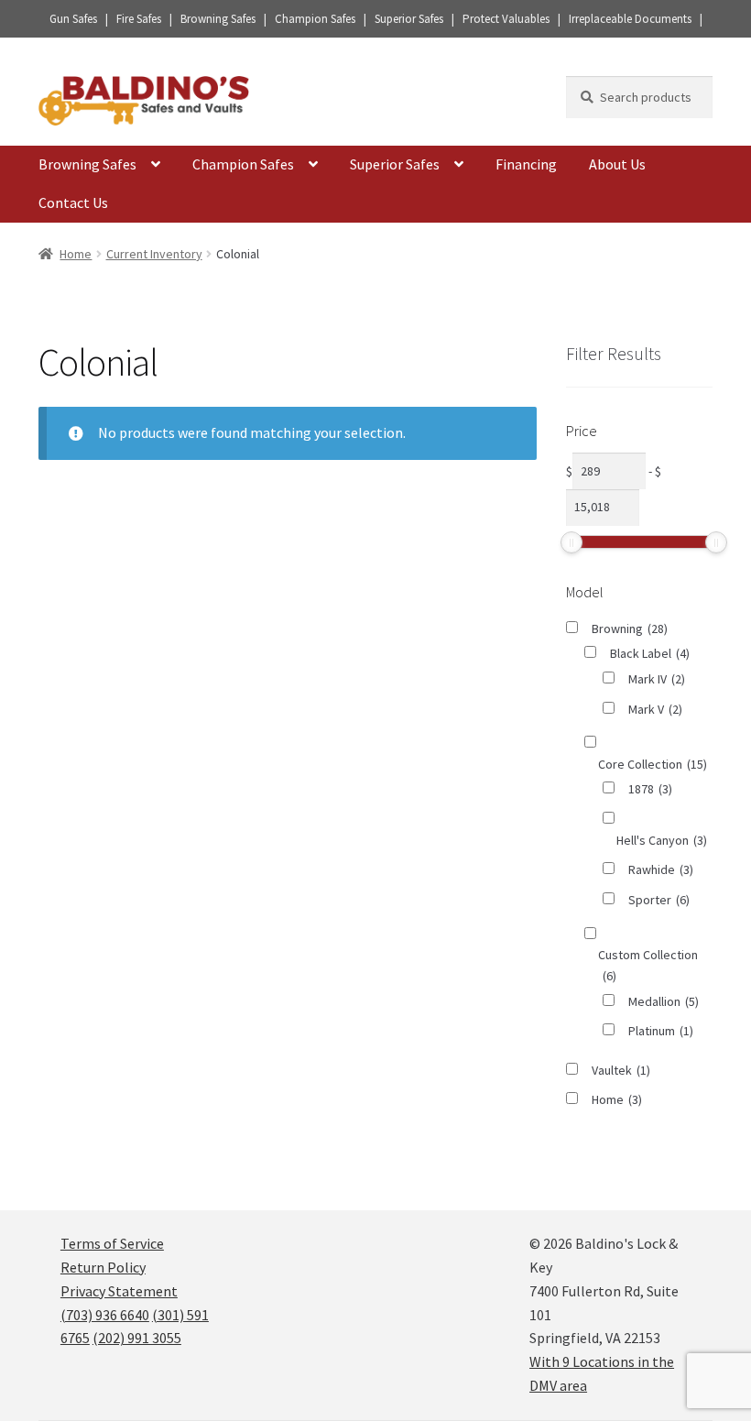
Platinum (660, 1030)
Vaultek (621, 1070)
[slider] (571, 542)
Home (76, 254)
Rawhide (660, 869)
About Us (617, 164)
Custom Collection (648, 965)
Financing (526, 164)
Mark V (655, 709)
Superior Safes (395, 164)
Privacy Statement (119, 1291)
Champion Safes (243, 164)
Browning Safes (87, 164)
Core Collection (652, 764)
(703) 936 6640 (104, 1315)
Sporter (659, 899)
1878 (650, 789)
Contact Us (73, 202)
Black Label (650, 653)
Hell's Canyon (661, 840)
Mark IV (656, 679)
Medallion (663, 1001)
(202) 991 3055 (137, 1337)
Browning (630, 628)
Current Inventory (154, 254)
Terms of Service (112, 1243)
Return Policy (103, 1267)
